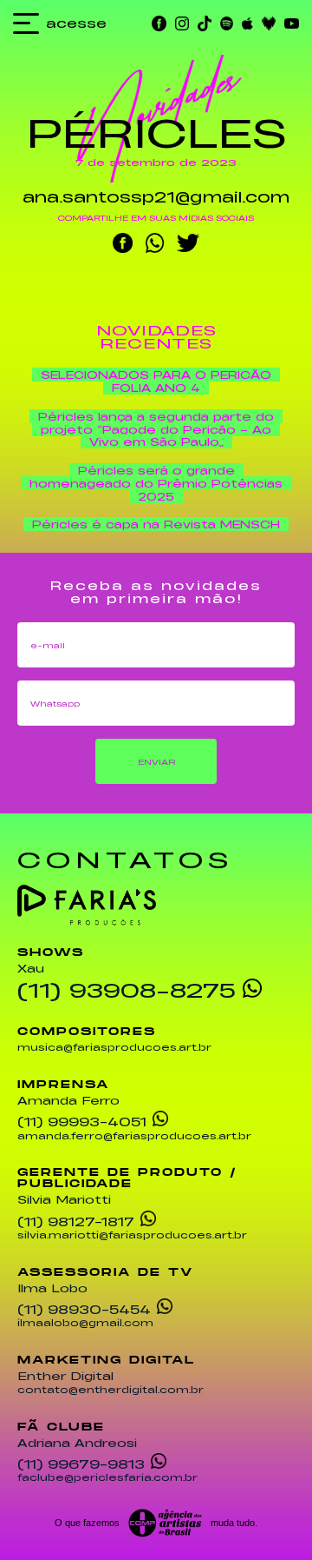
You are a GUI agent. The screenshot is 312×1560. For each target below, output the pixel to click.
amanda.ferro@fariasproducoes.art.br (134, 1136)
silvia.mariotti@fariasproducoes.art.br (132, 1235)
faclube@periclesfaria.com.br (107, 1478)
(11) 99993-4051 (81, 1120)
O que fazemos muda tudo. (156, 1522)
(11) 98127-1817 (75, 1220)
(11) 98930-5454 (84, 1308)
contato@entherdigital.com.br (110, 1390)
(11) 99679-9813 (81, 1463)
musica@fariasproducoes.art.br (114, 1048)
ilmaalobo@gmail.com (85, 1323)
